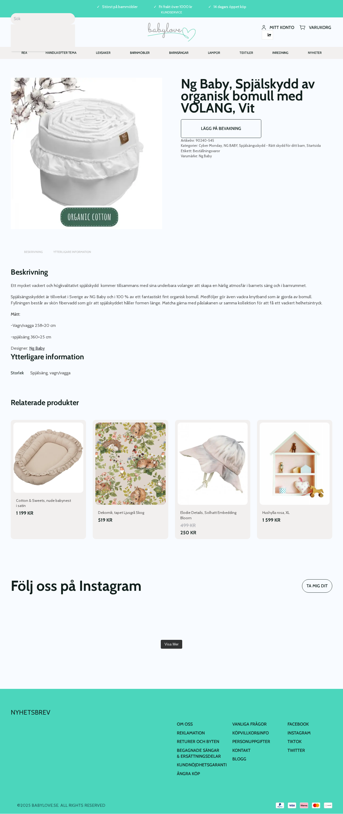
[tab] (13, 249)
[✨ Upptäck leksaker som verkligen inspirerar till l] (252, 621)
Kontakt (241, 750)
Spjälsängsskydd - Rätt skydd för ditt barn (272, 145)
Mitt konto (282, 27)
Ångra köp (188, 773)
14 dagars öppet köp (230, 7)
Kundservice (171, 12)
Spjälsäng (39, 372)
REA (24, 53)
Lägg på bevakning (221, 128)
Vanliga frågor (249, 724)
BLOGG (239, 758)
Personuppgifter (251, 741)
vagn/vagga (60, 372)
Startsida (314, 145)
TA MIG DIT (317, 585)
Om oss (185, 724)
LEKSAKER (103, 53)
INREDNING (280, 53)
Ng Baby (205, 156)
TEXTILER (246, 53)
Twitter (296, 750)
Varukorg (320, 27)
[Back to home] (172, 32)
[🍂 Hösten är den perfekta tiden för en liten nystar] (36, 621)
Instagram (299, 732)
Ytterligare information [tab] (72, 252)
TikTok (294, 741)
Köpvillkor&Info (250, 732)
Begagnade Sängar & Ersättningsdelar (199, 753)
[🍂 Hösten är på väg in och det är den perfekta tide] (90, 621)
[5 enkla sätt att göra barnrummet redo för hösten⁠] (144, 621)
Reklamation (191, 732)
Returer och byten (198, 741)
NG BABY (230, 145)
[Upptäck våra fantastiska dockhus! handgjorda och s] (306, 621)
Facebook (298, 724)
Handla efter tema (61, 53)
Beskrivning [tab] (33, 252)
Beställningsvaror (206, 151)
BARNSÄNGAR (178, 53)
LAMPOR (214, 53)
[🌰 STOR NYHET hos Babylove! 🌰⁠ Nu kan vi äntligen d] (198, 621)
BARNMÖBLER (140, 53)
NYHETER (315, 53)
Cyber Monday (210, 145)
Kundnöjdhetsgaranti (202, 764)
